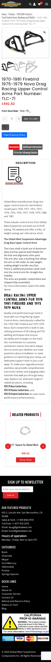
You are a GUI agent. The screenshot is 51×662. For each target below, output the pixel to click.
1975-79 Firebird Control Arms (16, 394)
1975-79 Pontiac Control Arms (16, 390)
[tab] (14, 147)
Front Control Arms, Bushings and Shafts (18, 17)
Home (4, 14)
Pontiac (11, 14)
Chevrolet (7, 555)
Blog (4, 608)
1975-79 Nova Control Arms (15, 386)
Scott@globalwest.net (20, 530)
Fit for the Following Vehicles (25, 152)
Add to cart (31, 118)
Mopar (5, 559)
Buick (4, 552)
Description (14, 146)
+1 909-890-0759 (25, 519)
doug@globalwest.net (20, 527)
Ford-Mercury (9, 563)
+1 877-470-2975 (20, 523)
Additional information (32, 146)
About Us (7, 590)
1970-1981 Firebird (24, 14)
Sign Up (10, 495)
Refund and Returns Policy (16, 601)
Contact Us (7, 597)
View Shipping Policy (14, 134)
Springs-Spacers (10, 574)
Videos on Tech (10, 604)
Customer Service (11, 593)
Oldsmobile (8, 566)
